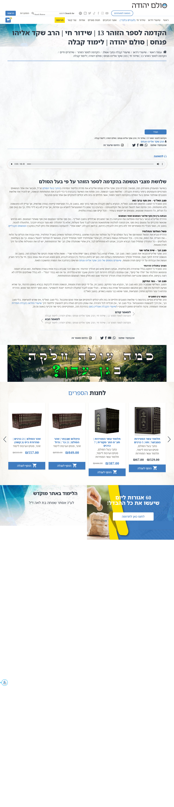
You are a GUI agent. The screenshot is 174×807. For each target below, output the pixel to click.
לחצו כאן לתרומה (133, 516)
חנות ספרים (94, 20)
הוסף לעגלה (145, 468)
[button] (4, 682)
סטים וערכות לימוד (147, 450)
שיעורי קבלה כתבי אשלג (116, 52)
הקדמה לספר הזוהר (88, 52)
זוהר (78, 446)
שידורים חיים (67, 52)
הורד (155, 132)
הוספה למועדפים (122, 13)
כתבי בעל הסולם (51, 188)
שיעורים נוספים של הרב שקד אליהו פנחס (100, 260)
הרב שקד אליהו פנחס (152, 141)
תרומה (59, 20)
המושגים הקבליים (17, 225)
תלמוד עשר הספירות (147, 453)
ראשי (166, 20)
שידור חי (132, 20)
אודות (82, 20)
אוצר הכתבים (110, 20)
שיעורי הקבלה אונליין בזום (102, 306)
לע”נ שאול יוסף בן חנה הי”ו (54, 502)
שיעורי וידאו (154, 20)
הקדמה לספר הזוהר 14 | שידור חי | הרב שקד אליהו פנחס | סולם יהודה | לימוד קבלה (88, 320)
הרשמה (10, 13)
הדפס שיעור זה (111, 145)
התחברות (24, 13)
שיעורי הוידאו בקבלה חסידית (27, 303)
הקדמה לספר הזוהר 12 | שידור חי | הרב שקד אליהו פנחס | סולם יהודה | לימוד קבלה (88, 313)
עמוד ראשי (156, 52)
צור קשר (72, 20)
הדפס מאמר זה (80, 338)
